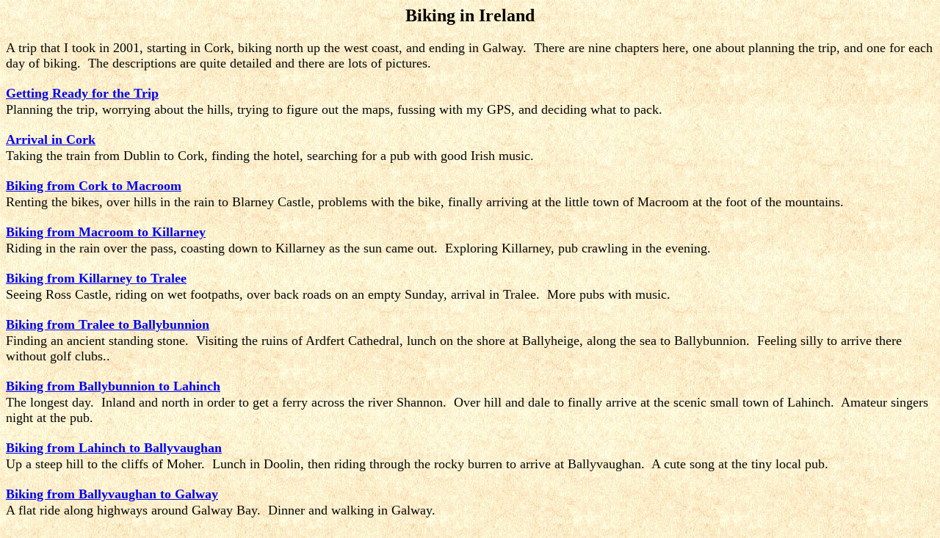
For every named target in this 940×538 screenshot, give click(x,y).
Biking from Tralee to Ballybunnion (107, 324)
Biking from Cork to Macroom (93, 185)
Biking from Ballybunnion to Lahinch (113, 386)
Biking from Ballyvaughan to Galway (112, 494)
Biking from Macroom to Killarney (106, 232)
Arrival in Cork (50, 139)
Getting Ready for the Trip (82, 93)
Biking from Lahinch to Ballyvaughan (114, 447)
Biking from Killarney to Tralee (96, 278)
